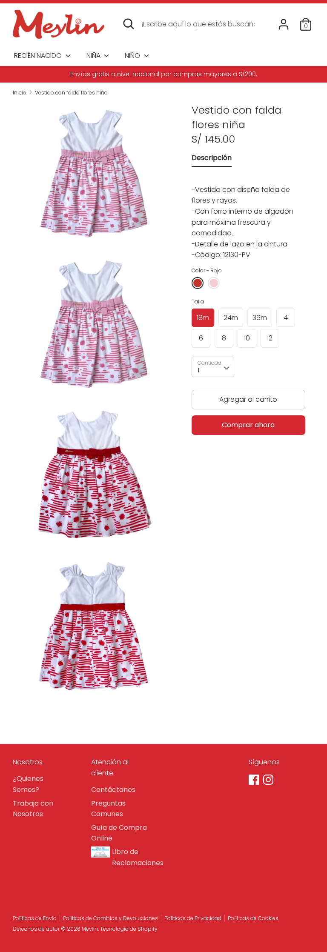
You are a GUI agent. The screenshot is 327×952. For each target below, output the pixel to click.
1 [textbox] (198, 370)
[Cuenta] (283, 21)
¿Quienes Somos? (28, 784)
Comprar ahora (248, 425)
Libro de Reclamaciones (134, 857)
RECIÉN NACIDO (38, 55)
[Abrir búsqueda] (128, 23)
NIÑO (133, 55)
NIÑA (94, 55)
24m (231, 318)
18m (203, 318)
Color (207, 270)
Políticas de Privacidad (192, 918)
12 (269, 338)
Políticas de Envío (35, 918)
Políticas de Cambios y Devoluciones (110, 918)
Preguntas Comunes (108, 808)
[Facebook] (255, 780)
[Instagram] (269, 780)
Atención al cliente (110, 767)
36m (259, 318)
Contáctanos (113, 790)
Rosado (214, 283)
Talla (198, 301)
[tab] (212, 159)
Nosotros (28, 762)
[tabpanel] (249, 216)
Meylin (90, 928)
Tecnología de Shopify (129, 928)
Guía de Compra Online (119, 833)
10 (247, 338)
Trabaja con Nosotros (33, 808)
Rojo (198, 283)
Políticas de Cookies (253, 918)
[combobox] (213, 367)
